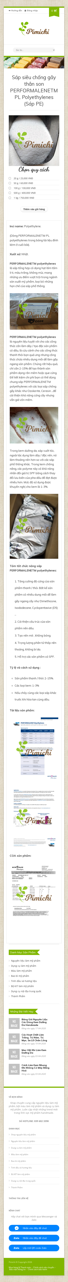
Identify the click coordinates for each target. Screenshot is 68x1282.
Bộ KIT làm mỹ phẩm (22, 986)
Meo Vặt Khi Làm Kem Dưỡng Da (34, 1051)
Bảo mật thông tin (17, 1269)
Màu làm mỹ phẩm (21, 970)
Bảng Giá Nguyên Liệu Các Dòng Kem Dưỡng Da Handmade (34, 1022)
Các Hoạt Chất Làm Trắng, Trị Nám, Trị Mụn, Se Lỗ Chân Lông (34, 1037)
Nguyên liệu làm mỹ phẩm (25, 960)
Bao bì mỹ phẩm (20, 975)
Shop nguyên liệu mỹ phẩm (23, 1134)
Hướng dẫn (16, 10)
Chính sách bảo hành (37, 1269)
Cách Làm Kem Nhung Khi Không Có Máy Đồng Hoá (35, 1068)
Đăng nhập (32, 10)
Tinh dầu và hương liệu (24, 981)
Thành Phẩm (18, 996)
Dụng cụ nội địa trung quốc (26, 991)
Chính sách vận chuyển (43, 1267)
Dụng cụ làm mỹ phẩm (23, 965)
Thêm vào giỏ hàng (34, 209)
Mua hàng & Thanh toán (20, 1267)
